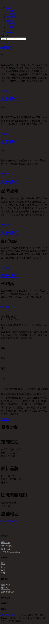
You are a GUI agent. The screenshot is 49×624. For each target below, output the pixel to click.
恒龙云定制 (12, 17)
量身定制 (11, 21)
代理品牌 (5, 549)
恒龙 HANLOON (9, 521)
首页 (9, 7)
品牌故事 (5, 542)
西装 (3, 563)
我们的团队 (6, 546)
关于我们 (11, 11)
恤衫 (3, 567)
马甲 (3, 570)
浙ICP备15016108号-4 (11, 615)
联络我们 (11, 27)
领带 (3, 573)
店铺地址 (11, 24)
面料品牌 (5, 588)
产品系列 (11, 14)
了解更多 (5, 91)
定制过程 (5, 585)
